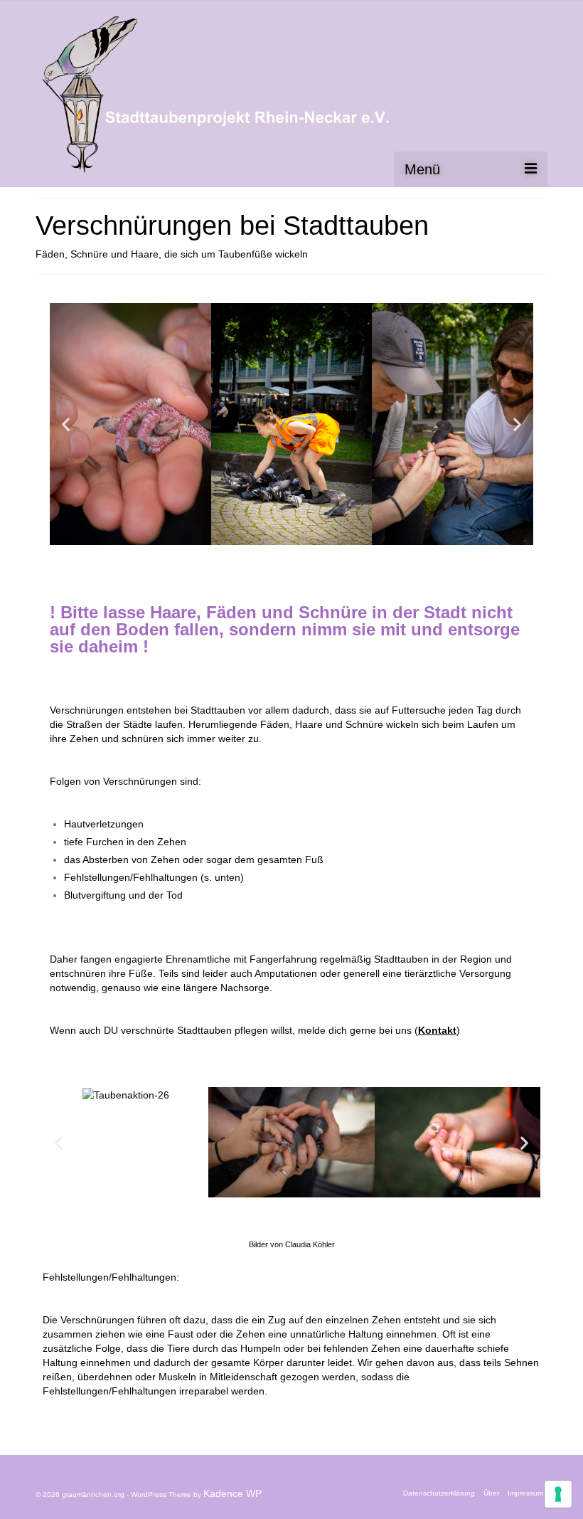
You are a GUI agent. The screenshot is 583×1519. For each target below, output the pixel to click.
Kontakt (437, 1030)
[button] (66, 424)
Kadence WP (232, 1493)
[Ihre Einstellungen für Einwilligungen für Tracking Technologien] (558, 1494)
